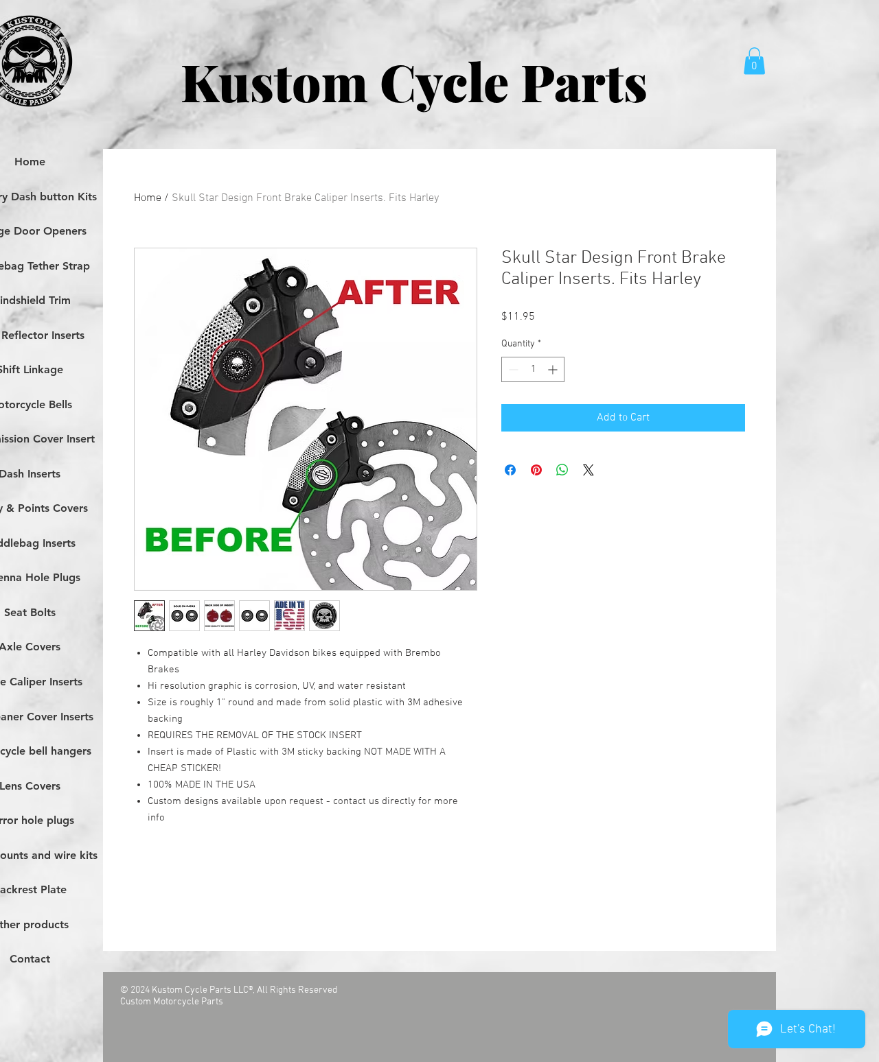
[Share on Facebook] (510, 470)
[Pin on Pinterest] (536, 470)
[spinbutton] (533, 369)
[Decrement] (512, 369)
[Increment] (553, 369)
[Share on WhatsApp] (562, 470)
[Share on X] (588, 470)
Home (147, 198)
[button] (754, 60)
